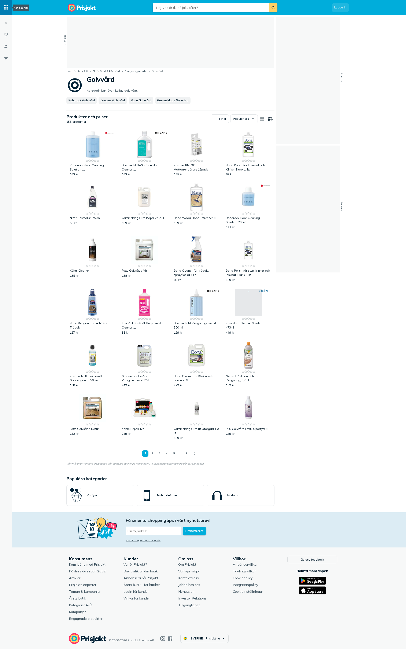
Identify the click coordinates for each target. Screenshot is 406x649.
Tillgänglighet (189, 605)
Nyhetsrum (186, 591)
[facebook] (170, 638)
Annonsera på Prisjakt (140, 578)
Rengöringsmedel (136, 71)
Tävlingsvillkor (244, 571)
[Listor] (6, 34)
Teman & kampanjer (84, 591)
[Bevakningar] (6, 46)
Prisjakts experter (82, 585)
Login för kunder (136, 591)
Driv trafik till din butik (140, 571)
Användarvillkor (245, 564)
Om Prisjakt (187, 564)
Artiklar (74, 578)
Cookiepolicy (243, 578)
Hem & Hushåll (86, 71)
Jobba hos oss (189, 585)
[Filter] (6, 58)
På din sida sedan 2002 (87, 571)
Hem (69, 71)
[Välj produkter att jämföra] (270, 119)
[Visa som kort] (262, 119)
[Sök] (273, 7)
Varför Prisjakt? (135, 564)
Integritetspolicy (245, 585)
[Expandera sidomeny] (6, 23)
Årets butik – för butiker (141, 585)
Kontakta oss (188, 578)
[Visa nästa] (194, 453)
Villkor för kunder (136, 598)
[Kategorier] (6, 7)
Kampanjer (77, 612)
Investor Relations (192, 598)
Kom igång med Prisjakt (87, 564)
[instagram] (163, 638)
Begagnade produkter (85, 618)
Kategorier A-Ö (80, 605)
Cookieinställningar (248, 591)
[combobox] (211, 7)
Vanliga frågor (189, 571)
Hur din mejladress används (143, 540)
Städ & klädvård (110, 71)
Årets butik (77, 598)
